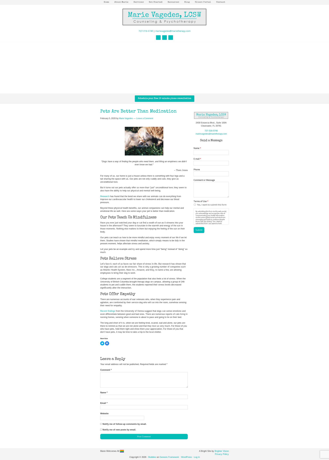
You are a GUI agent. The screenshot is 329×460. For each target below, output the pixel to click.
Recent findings (108, 311)
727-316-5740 (146, 30)
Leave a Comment (144, 118)
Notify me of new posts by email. (119, 429)
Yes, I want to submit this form (211, 204)
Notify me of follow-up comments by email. (125, 424)
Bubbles (152, 457)
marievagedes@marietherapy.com (172, 30)
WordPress (186, 457)
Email (104, 403)
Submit (199, 230)
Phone (197, 169)
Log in (197, 457)
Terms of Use (201, 201)
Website (104, 413)
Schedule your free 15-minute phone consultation (164, 98)
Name (104, 392)
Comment (106, 370)
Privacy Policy (222, 454)
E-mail (197, 159)
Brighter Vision (222, 451)
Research (104, 196)
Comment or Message (204, 180)
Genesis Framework (169, 457)
